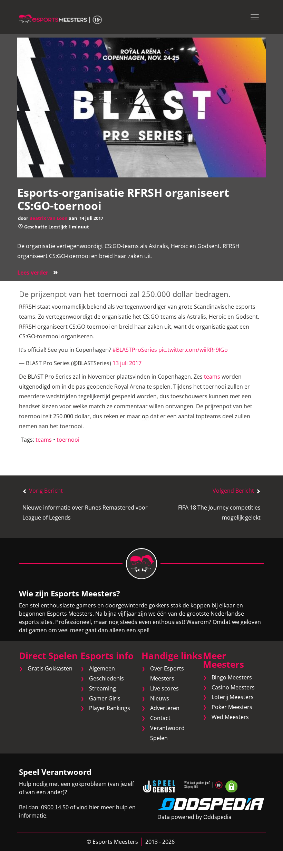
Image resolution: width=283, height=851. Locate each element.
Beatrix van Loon (48, 218)
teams (212, 376)
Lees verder (37, 272)
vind (82, 807)
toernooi (68, 439)
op (145, 416)
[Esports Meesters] (60, 18)
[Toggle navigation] (254, 17)
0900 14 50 (55, 807)
